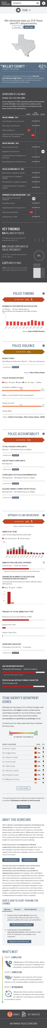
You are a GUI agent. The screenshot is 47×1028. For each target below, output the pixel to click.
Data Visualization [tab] (31, 909)
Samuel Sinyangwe (9, 854)
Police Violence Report (37, 372)
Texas (22, 10)
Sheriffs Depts (29, 27)
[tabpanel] (23, 929)
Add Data (15, 367)
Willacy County (13, 66)
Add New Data (23, 807)
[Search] (37, 3)
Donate (16, 1014)
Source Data (29, 860)
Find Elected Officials (19, 941)
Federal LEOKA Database (36, 331)
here (35, 847)
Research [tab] (17, 909)
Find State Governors (21, 925)
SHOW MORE (23, 788)
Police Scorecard (6, 3)
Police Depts (17, 27)
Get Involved (34, 1014)
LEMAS (42, 417)
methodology (11, 860)
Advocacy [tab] (7, 909)
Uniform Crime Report (15, 417)
